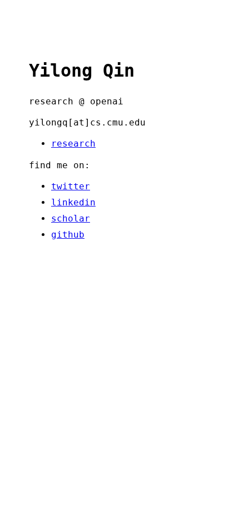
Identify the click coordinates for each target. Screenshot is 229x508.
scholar (70, 218)
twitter (70, 186)
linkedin (73, 202)
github (67, 234)
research (73, 143)
